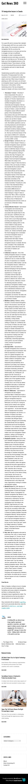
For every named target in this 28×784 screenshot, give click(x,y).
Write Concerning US (9, 763)
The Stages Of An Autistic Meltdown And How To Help (8, 644)
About (5, 761)
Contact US (6, 765)
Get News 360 (10, 3)
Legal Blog (4, 18)
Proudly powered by (12, 778)
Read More (4, 670)
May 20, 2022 (5, 15)
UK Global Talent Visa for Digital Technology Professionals (13, 658)
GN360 (12, 15)
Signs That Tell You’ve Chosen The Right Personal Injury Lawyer (12, 710)
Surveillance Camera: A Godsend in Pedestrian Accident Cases (11, 677)
